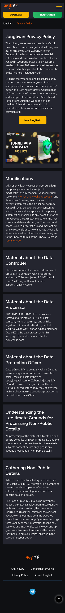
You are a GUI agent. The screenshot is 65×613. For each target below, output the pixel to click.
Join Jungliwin (32, 120)
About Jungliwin (44, 575)
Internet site (24, 196)
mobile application (42, 196)
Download (16, 14)
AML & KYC (17, 568)
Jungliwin (8, 23)
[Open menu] (59, 7)
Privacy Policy (20, 575)
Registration (47, 14)
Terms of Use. (13, 240)
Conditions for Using (42, 568)
